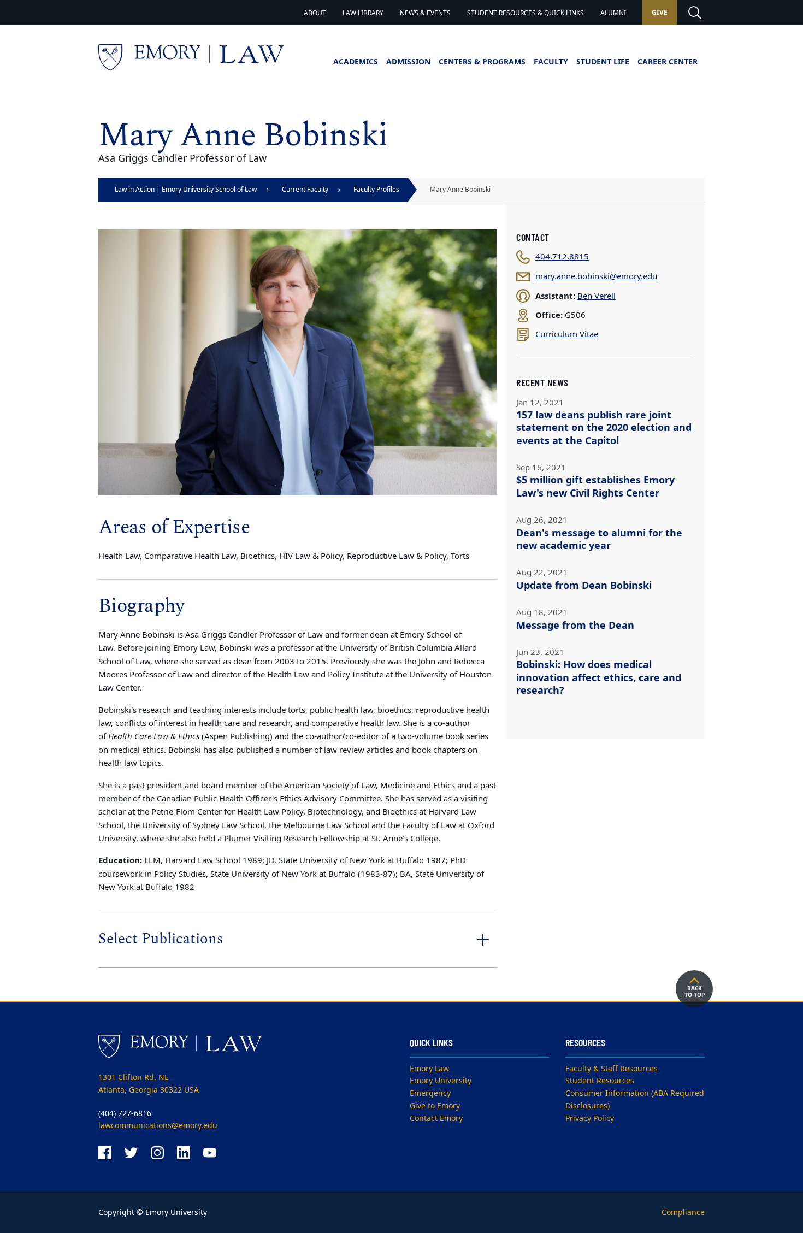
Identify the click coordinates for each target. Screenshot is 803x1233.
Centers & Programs (482, 62)
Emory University (440, 1081)
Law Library (363, 13)
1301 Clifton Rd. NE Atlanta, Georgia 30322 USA (148, 1084)
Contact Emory (436, 1118)
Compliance (683, 1212)
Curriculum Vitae (566, 334)
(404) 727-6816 (124, 1113)
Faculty (551, 62)
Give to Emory (435, 1106)
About (315, 13)
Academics (355, 62)
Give (660, 12)
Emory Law (429, 1069)
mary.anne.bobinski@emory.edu (596, 276)
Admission (408, 62)
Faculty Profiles (376, 189)
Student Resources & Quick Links (525, 13)
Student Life (602, 62)
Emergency (430, 1093)
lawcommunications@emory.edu (157, 1125)
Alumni (613, 13)
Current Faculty (305, 189)
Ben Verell (596, 296)
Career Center (667, 62)
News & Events (425, 13)
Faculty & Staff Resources (611, 1069)
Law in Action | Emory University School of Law (186, 189)
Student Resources (599, 1081)
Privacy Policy (589, 1118)
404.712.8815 (562, 257)
